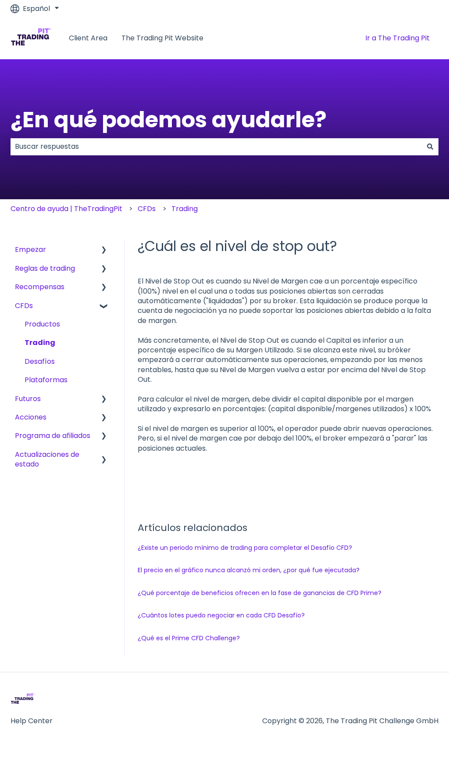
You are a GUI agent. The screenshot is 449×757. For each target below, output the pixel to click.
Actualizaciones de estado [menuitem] (47, 459)
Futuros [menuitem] (28, 399)
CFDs (147, 209)
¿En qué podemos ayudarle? (169, 119)
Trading (184, 209)
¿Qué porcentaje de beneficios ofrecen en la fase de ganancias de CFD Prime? (259, 592)
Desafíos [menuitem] (40, 361)
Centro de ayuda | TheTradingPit (66, 209)
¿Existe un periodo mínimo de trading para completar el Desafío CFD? (245, 547)
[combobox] (216, 146)
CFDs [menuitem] (24, 306)
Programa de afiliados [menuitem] (52, 436)
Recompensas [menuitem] (39, 287)
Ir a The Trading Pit (397, 38)
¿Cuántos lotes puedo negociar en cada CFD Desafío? (221, 615)
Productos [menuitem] (42, 324)
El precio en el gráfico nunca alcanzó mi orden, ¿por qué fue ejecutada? (249, 570)
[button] (104, 250)
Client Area (88, 38)
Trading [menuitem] (40, 342)
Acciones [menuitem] (30, 417)
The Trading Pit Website (162, 38)
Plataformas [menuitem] (46, 380)
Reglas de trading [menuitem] (45, 268)
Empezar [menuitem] (30, 249)
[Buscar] (430, 146)
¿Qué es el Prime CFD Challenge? (189, 638)
